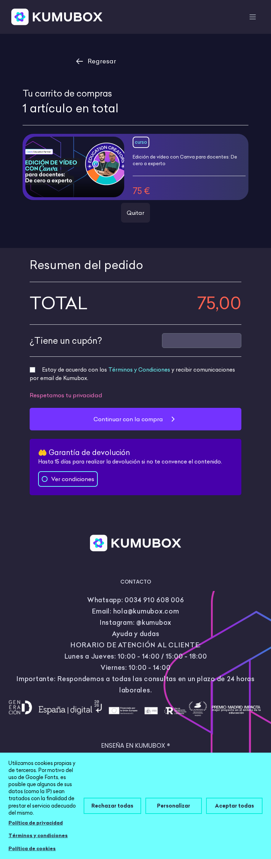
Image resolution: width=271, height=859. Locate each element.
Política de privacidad (35, 823)
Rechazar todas (112, 805)
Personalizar (173, 805)
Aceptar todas (234, 805)
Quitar (135, 212)
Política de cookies (32, 848)
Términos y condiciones (38, 835)
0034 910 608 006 (154, 600)
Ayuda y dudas (135, 634)
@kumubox (153, 622)
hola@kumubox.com (146, 611)
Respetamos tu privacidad (66, 395)
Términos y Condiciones (139, 369)
